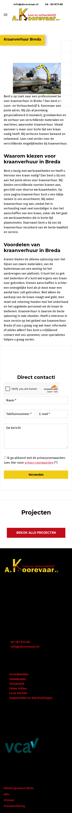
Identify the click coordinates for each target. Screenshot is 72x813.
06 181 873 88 (20, 642)
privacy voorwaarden (39, 462)
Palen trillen (18, 688)
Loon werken (18, 693)
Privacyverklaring (14, 806)
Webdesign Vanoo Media (19, 788)
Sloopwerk (16, 683)
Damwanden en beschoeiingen (30, 698)
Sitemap (9, 800)
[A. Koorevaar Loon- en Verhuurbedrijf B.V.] (36, 14)
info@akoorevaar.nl (25, 4)
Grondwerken (18, 674)
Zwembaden (17, 679)
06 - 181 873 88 (53, 4)
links (7, 794)
